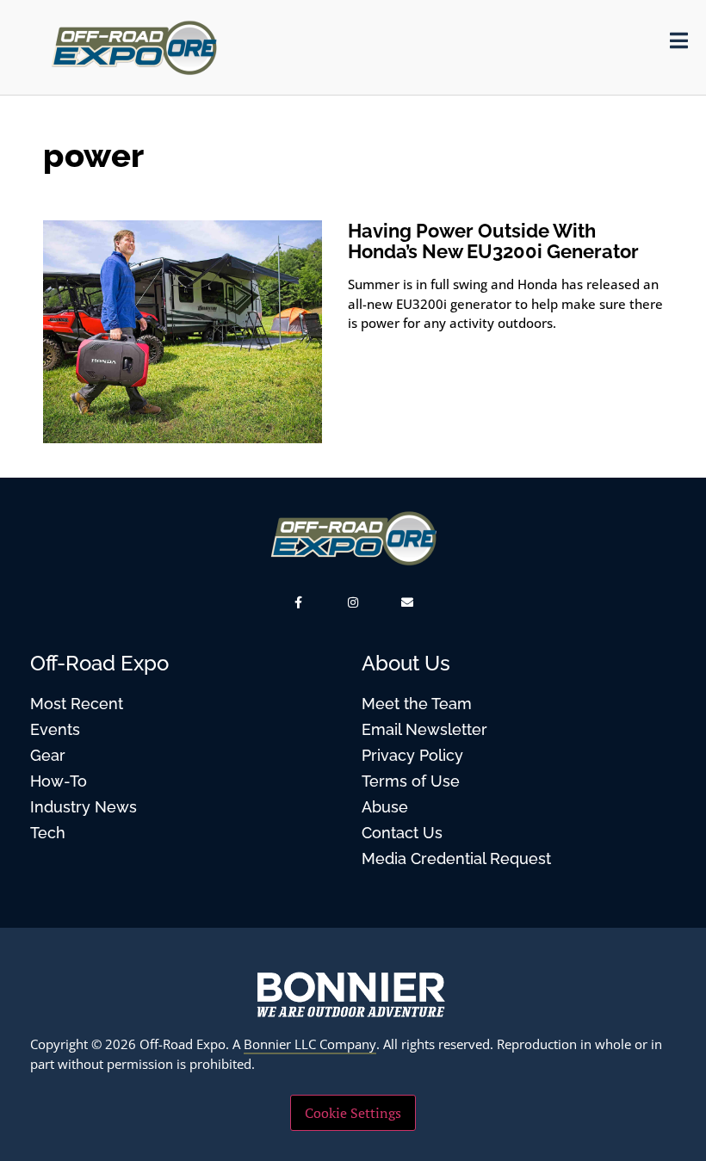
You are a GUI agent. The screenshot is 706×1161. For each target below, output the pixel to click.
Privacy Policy (412, 755)
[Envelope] (407, 602)
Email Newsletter (424, 729)
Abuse (385, 807)
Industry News (83, 807)
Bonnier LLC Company (310, 1044)
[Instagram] (352, 602)
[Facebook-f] (298, 602)
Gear (47, 755)
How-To (58, 781)
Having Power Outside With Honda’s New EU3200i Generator (493, 240)
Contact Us (402, 833)
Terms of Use (411, 781)
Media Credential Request (456, 858)
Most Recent (76, 704)
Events (55, 729)
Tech (47, 833)
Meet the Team (417, 704)
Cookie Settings (353, 1112)
